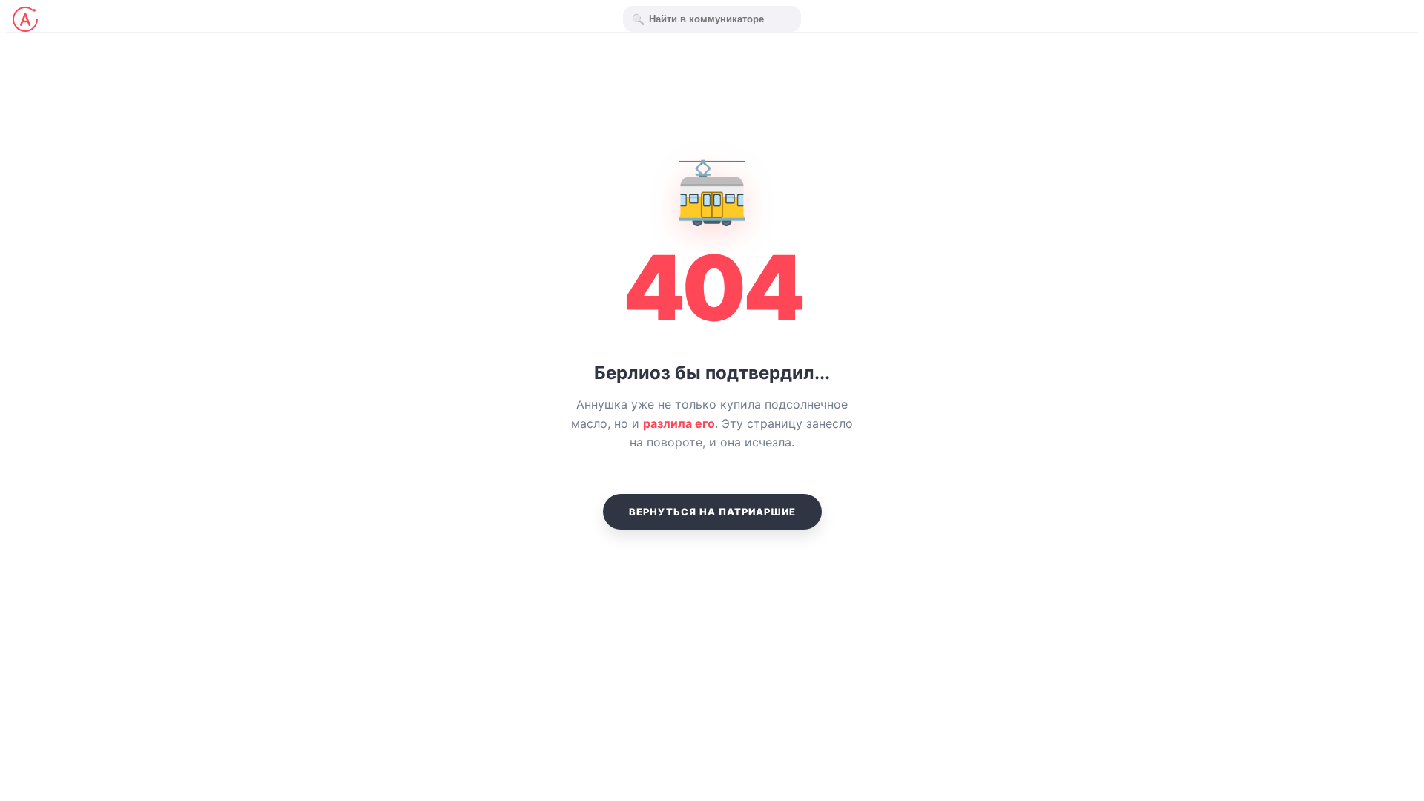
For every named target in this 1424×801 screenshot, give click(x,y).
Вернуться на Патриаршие (712, 512)
